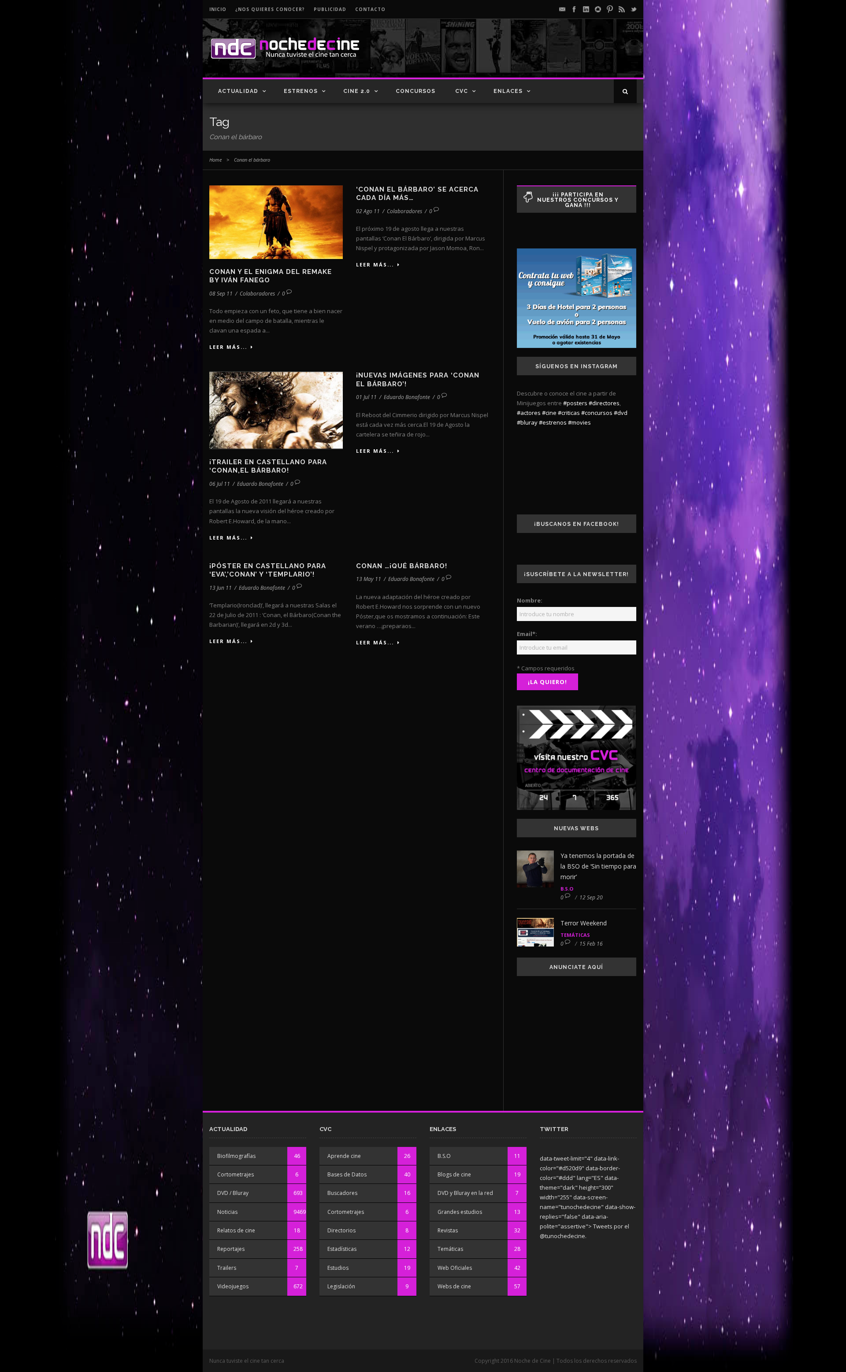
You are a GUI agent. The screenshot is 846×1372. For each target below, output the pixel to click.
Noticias (227, 1212)
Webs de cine (454, 1286)
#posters (575, 403)
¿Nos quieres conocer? (270, 9)
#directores (604, 403)
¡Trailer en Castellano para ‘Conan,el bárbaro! (268, 466)
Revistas (448, 1230)
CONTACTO (370, 9)
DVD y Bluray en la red (465, 1193)
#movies (579, 422)
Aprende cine (344, 1156)
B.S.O (566, 888)
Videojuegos (233, 1286)
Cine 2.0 (356, 91)
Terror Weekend (583, 923)
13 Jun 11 (220, 588)
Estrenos (301, 91)
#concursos (596, 413)
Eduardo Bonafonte (260, 484)
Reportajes (231, 1249)
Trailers (226, 1268)
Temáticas (575, 935)
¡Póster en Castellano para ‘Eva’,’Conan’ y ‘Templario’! (267, 570)
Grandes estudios (460, 1212)
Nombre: (529, 600)
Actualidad (238, 91)
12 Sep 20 (591, 897)
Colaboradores (257, 293)
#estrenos (553, 422)
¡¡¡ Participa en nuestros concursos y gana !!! (578, 200)
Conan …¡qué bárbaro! (401, 566)
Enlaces (508, 91)
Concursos (415, 91)
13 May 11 (368, 579)
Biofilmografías (236, 1156)
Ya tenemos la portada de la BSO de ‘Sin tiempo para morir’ (598, 866)
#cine (549, 413)
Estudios (338, 1268)
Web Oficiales (455, 1268)
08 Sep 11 (221, 293)
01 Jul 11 (366, 397)
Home (215, 159)
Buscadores (342, 1193)
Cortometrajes (235, 1174)
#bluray (527, 422)
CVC (461, 91)
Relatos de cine (236, 1230)
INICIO (217, 9)
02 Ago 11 (368, 211)
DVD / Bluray (233, 1193)
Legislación (341, 1286)
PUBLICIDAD (330, 9)
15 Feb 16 (591, 943)
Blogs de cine (454, 1174)
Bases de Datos (347, 1174)
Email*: (527, 634)
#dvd (620, 413)
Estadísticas (341, 1249)
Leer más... (228, 347)
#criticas (569, 413)
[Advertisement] (533, 55)
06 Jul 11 (219, 484)
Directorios (341, 1230)
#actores (529, 413)
